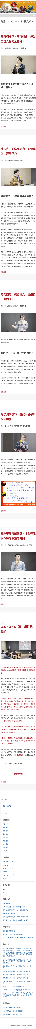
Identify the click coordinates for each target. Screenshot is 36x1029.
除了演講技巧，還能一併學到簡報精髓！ (15, 978)
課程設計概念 (7, 903)
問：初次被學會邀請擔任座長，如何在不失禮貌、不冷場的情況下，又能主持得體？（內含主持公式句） (18, 961)
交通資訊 (5, 837)
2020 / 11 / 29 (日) (8, 878)
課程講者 (5, 831)
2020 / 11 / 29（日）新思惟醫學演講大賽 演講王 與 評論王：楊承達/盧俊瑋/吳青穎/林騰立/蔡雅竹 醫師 (18, 995)
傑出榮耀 (5, 844)
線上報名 (7, 806)
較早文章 (4, 799)
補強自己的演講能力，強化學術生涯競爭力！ (17, 971)
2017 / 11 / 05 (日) (8, 872)
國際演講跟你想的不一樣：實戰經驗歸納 (15, 910)
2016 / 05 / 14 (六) (8, 865)
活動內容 (5, 824)
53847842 (24, 1025)
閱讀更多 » (4, 126)
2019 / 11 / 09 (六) (8, 875)
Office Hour (6, 851)
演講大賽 (5, 834)
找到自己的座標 (19, 755)
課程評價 (5, 841)
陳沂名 (5, 889)
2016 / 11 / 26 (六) (8, 868)
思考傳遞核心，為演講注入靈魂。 (13, 1014)
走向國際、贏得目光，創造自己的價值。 (15, 975)
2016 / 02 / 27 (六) (8, 862)
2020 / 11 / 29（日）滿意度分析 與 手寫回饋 (16, 990)
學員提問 (5, 847)
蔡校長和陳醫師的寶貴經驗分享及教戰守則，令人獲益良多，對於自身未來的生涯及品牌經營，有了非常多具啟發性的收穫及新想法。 (18, 729)
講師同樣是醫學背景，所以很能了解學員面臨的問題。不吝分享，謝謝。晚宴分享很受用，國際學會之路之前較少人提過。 (18, 740)
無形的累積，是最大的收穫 (12, 721)
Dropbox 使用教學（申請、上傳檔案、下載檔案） (18, 938)
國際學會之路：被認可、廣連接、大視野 (15, 920)
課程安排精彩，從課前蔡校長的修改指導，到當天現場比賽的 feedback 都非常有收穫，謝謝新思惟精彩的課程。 (18, 670)
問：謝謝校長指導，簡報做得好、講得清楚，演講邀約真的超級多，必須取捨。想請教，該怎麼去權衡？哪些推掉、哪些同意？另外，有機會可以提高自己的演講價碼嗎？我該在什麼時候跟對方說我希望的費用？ (18, 952)
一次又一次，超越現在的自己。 (13, 1008)
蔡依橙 (5, 893)
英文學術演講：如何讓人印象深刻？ (14, 907)
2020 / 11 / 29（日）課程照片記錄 (13, 986)
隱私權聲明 (29, 1025)
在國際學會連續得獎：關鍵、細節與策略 (15, 917)
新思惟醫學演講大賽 (9, 913)
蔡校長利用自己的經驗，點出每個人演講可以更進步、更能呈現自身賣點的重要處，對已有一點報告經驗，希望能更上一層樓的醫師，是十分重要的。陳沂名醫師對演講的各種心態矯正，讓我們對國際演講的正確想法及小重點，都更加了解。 (18, 704)
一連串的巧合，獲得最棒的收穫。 (13, 1011)
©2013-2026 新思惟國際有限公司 (14, 1025)
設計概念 (5, 827)
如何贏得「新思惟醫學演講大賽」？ (14, 934)
